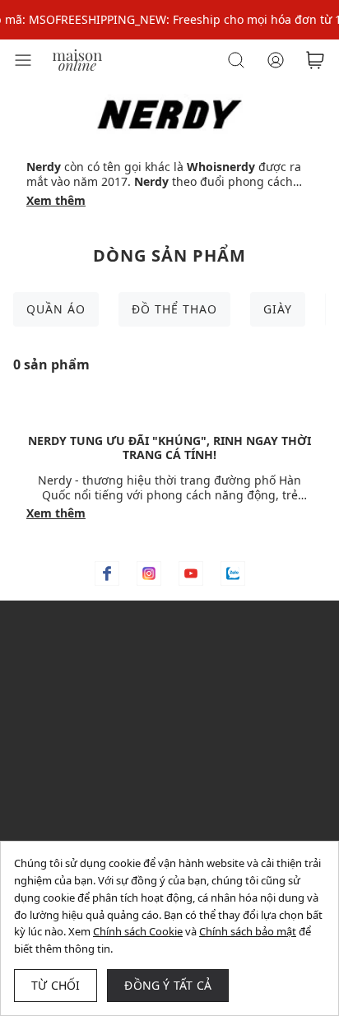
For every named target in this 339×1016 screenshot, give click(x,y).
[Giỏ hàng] (315, 60)
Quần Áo (56, 309)
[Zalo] (233, 573)
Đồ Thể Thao (174, 309)
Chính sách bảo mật (247, 931)
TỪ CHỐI (55, 985)
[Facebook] (107, 573)
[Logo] (77, 59)
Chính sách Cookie (138, 931)
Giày (277, 309)
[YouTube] (191, 573)
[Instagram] (149, 573)
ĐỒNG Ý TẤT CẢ (167, 985)
